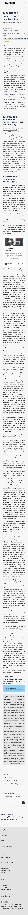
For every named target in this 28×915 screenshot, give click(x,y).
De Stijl (8, 22)
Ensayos (4, 833)
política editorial (15, 763)
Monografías (5, 870)
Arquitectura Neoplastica (11, 781)
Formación (4, 887)
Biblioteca (5, 22)
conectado (18, 817)
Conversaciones (6, 866)
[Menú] (24, 2)
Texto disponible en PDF (14, 689)
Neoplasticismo (8, 790)
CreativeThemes (5, 896)
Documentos (12, 22)
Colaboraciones (6, 889)
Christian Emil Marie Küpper (11, 784)
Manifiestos (5, 868)
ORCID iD (8, 41)
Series (3, 872)
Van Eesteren (18, 796)
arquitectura (6, 550)
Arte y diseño (5, 857)
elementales (18, 218)
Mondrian (14, 787)
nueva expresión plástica (12, 628)
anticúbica (16, 442)
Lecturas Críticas (6, 846)
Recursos (4, 885)
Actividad (4, 883)
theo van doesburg (9, 793)
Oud (16, 790)
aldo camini (7, 777)
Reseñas (4, 835)
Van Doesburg (8, 796)
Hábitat (3, 855)
